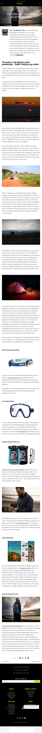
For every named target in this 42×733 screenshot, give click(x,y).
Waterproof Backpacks (11, 695)
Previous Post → (36, 661)
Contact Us (31, 695)
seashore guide (25, 568)
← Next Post (5, 661)
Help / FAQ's (30, 696)
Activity (11, 698)
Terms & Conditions (11, 713)
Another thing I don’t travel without (13, 469)
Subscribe (37, 681)
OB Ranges (11, 697)
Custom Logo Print (11, 711)
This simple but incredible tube (12, 626)
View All (11, 691)
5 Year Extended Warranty (30, 691)
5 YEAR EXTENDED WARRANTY (20, 667)
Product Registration (30, 692)
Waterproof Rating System (11, 707)
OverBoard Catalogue (11, 705)
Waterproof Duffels (11, 696)
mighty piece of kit (14, 377)
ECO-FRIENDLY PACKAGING (20, 670)
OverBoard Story (11, 704)
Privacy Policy (11, 712)
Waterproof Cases (11, 692)
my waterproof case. (21, 523)
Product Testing (11, 706)
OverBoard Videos (11, 710)
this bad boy (23, 431)
